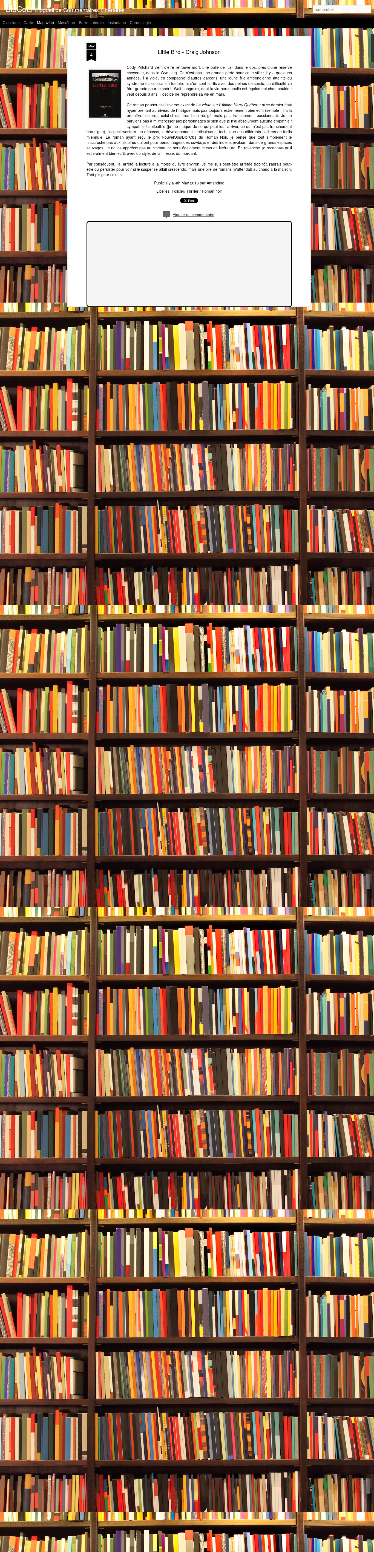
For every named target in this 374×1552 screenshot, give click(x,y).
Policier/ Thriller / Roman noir (197, 191)
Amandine (215, 183)
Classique (11, 22)
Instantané (117, 22)
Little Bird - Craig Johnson (189, 52)
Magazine (45, 22)
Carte (28, 22)
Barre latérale (91, 22)
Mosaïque (66, 22)
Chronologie (140, 22)
